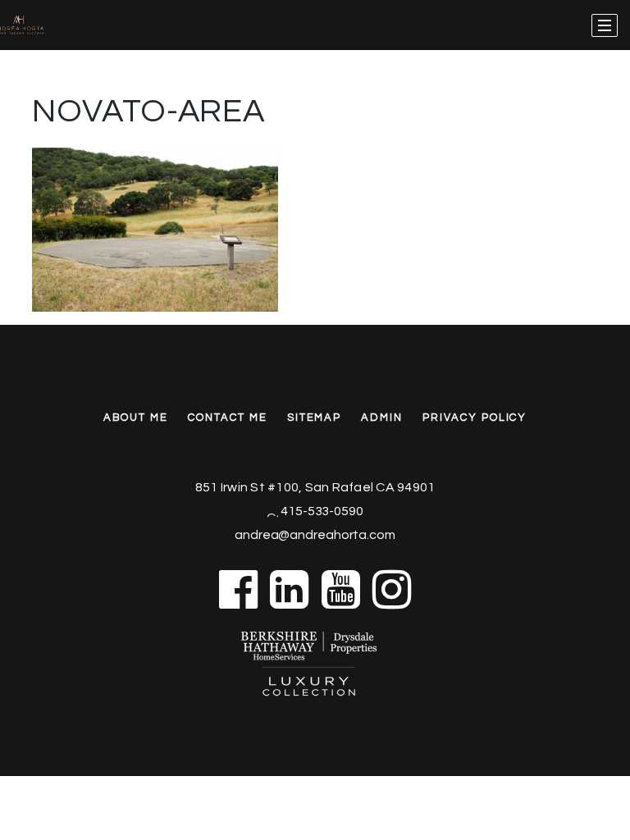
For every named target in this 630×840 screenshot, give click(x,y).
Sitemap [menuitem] (314, 417)
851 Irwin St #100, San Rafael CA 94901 (315, 487)
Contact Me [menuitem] (227, 417)
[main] (315, 156)
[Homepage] (43, 25)
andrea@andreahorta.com (315, 534)
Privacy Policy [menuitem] (474, 417)
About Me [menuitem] (136, 417)
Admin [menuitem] (382, 417)
